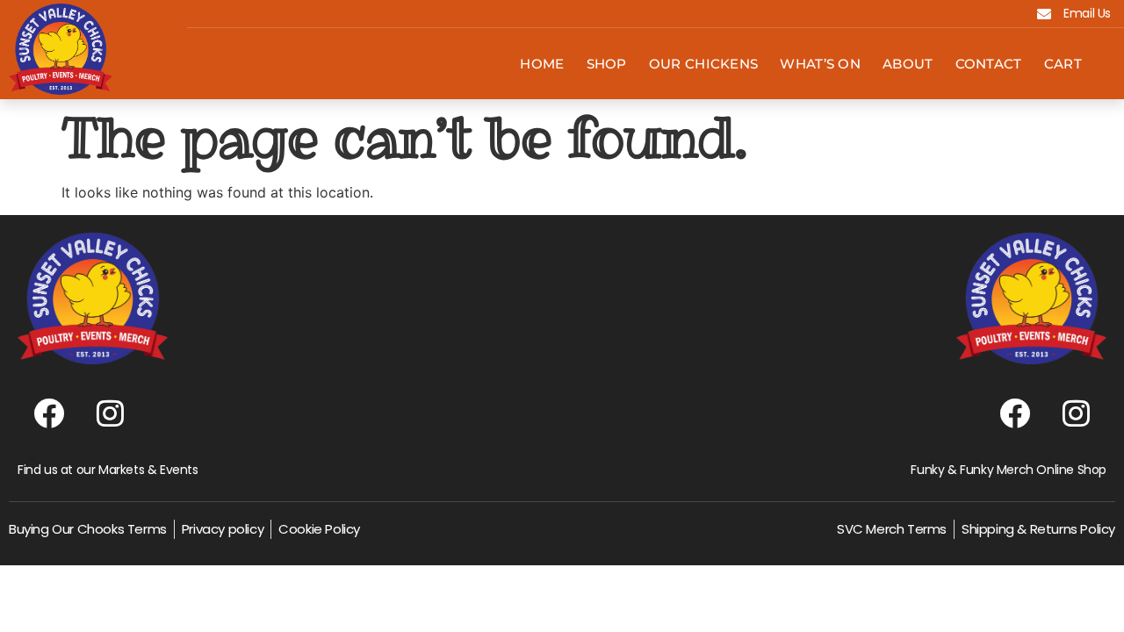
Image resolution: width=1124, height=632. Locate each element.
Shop (607, 63)
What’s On (820, 63)
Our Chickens (704, 63)
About (908, 63)
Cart (1063, 63)
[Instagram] (109, 412)
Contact (988, 63)
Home (542, 63)
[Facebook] (48, 412)
